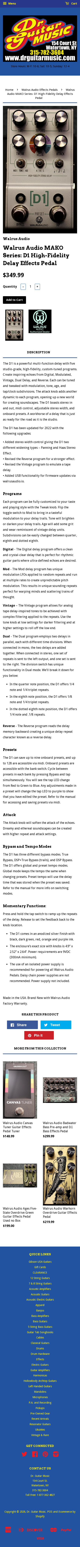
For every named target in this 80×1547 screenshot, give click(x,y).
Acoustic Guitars (40, 1294)
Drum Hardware (40, 1353)
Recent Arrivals (40, 1418)
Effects (40, 1359)
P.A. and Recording (40, 1402)
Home (9, 90)
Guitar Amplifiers (40, 1370)
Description (38, 352)
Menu (12, 3)
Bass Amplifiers (40, 1315)
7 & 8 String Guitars (40, 1283)
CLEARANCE (40, 1272)
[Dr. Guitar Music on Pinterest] (45, 1455)
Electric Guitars (40, 1364)
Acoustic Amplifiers (40, 1288)
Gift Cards (40, 1267)
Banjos (40, 1310)
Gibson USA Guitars (40, 1261)
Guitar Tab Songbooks (40, 1332)
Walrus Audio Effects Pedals (40, 90)
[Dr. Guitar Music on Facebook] (35, 1455)
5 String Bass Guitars (40, 1326)
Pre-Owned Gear (40, 1413)
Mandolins (40, 1391)
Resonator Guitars (40, 1424)
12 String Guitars (40, 1278)
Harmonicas (40, 1375)
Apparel (40, 1305)
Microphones (40, 1397)
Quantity (10, 286)
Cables (40, 1337)
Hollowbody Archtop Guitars (40, 1380)
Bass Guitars (40, 1321)
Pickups (40, 1408)
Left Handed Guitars (40, 1386)
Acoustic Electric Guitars (40, 1299)
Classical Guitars (40, 1342)
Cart (73, 3)
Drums (40, 1348)
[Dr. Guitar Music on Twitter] (24, 1455)
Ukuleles (40, 1429)
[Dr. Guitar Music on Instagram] (56, 1455)
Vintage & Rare (40, 1435)
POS (49, 1511)
